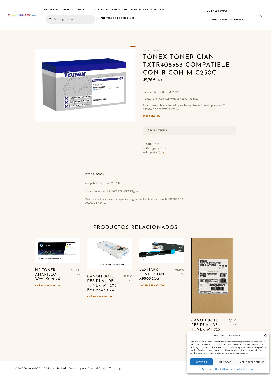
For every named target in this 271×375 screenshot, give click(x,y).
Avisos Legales (247, 369)
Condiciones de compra (226, 19)
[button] (264, 335)
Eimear (101, 368)
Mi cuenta (51, 9)
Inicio (146, 50)
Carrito (67, 9)
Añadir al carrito (48, 285)
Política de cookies (210, 369)
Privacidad (119, 9)
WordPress (87, 368)
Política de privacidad (230, 369)
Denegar (225, 362)
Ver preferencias (252, 362)
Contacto (101, 9)
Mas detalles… (152, 116)
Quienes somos (217, 10)
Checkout (83, 9)
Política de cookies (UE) (117, 17)
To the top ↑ (115, 368)
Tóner (154, 50)
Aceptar (201, 362)
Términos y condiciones (148, 9)
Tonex (162, 152)
